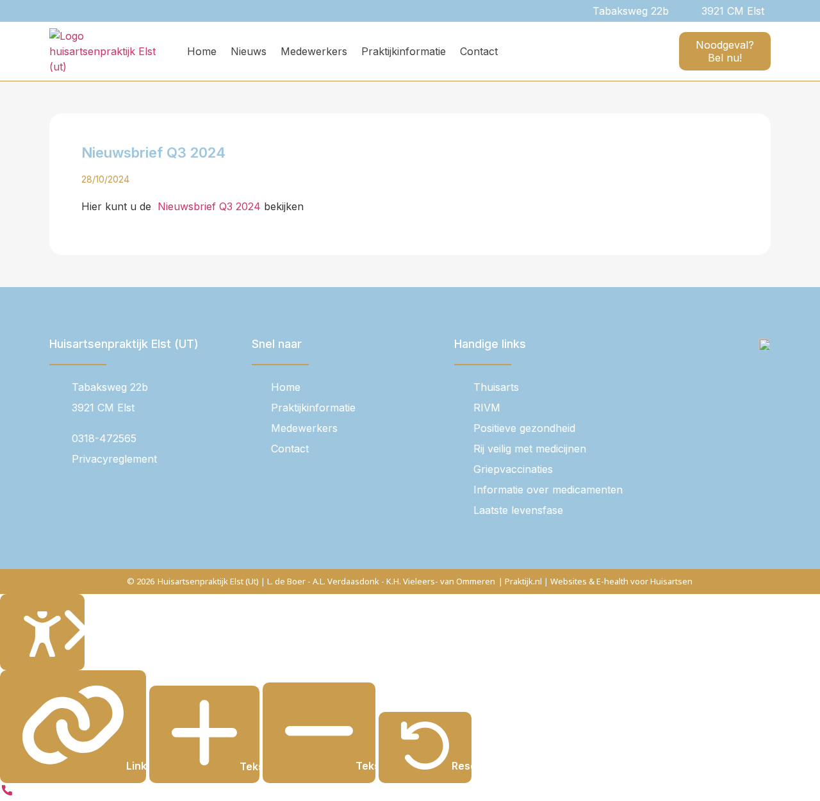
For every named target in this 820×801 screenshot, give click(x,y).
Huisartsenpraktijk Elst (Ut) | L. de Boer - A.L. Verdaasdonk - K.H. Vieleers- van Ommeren (326, 581)
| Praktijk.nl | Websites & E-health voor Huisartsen (595, 581)
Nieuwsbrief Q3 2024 (207, 206)
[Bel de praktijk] (7, 793)
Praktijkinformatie (403, 51)
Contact (479, 51)
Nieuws (248, 51)
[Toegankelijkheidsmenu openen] (42, 632)
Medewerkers (314, 51)
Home (202, 51)
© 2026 (140, 581)
